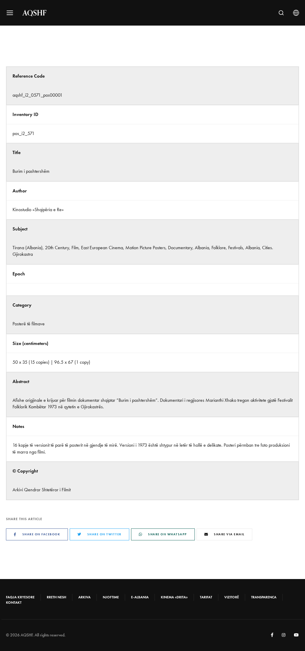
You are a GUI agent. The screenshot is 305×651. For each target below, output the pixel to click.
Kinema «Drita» (174, 597)
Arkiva (84, 597)
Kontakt (13, 602)
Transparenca (263, 597)
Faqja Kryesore (20, 597)
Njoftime (111, 597)
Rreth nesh (56, 597)
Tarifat (206, 597)
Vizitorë (231, 597)
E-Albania (140, 597)
